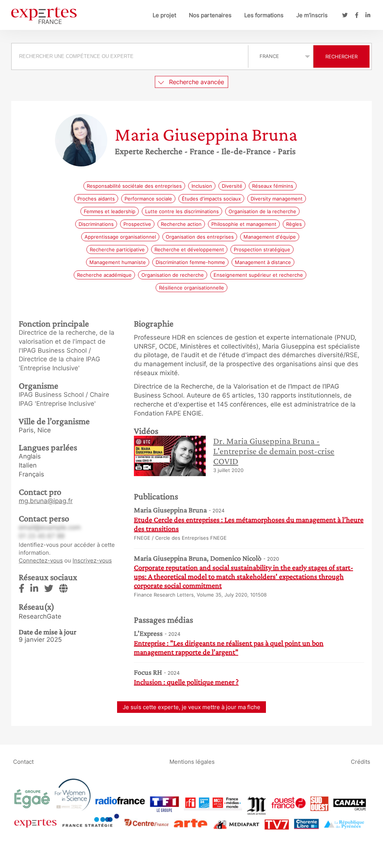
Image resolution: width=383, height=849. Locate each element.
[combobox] (130, 56)
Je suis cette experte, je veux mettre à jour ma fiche (191, 707)
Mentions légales (192, 761)
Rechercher (341, 56)
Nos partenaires (210, 15)
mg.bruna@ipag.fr (46, 501)
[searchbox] (130, 56)
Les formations (264, 15)
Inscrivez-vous (92, 560)
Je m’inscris (312, 15)
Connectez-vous (41, 560)
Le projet (164, 15)
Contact (23, 761)
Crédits (360, 761)
